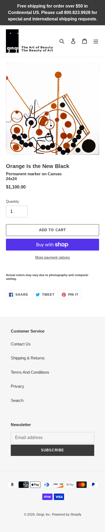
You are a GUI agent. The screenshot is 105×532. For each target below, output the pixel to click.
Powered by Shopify (66, 514)
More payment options (52, 257)
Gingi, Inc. (43, 514)
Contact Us (21, 344)
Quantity (12, 201)
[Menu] (96, 41)
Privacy (17, 386)
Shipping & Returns (28, 358)
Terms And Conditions (30, 372)
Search (17, 400)
